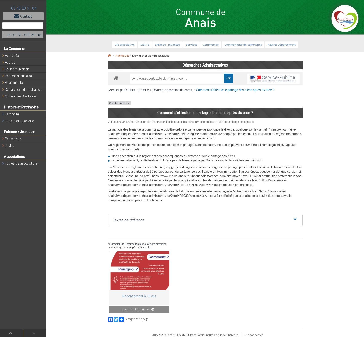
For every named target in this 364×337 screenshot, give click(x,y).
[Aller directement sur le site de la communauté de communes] (345, 19)
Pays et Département (282, 45)
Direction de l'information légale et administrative (138, 243)
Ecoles (9, 146)
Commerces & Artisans (20, 96)
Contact (26, 16)
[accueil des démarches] (115, 77)
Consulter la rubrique (135, 309)
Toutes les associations (21, 163)
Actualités (12, 56)
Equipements (14, 83)
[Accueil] (109, 55)
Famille (144, 90)
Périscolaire (13, 139)
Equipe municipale (17, 69)
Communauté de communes (243, 45)
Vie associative (125, 45)
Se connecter (254, 335)
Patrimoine (12, 114)
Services (191, 45)
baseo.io (145, 247)
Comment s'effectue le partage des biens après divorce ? (235, 90)
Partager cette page (137, 319)
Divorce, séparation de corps (173, 90)
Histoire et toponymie (19, 121)
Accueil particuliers (122, 90)
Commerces (211, 45)
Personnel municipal (18, 76)
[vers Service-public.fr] (273, 79)
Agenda (10, 62)
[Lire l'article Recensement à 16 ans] (139, 270)
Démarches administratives (23, 90)
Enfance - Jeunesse (167, 45)
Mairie (144, 45)
